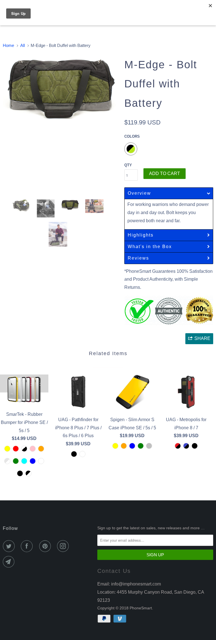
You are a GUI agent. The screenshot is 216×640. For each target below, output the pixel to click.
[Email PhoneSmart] (10, 562)
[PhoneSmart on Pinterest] (46, 546)
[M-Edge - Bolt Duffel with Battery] (61, 89)
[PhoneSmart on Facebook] (28, 546)
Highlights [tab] (141, 235)
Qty (128, 165)
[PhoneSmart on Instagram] (64, 546)
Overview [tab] (139, 193)
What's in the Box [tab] (150, 246)
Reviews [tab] (138, 258)
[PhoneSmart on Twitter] (10, 546)
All (22, 45)
